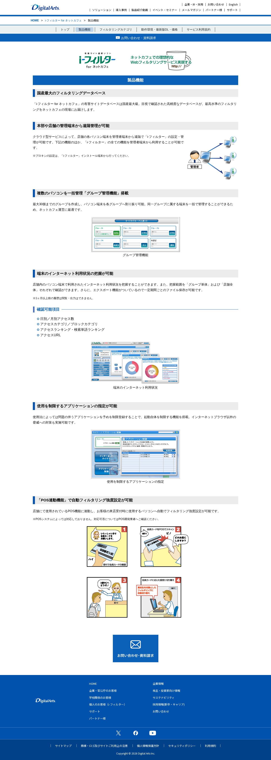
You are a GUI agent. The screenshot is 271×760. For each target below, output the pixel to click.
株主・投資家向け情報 (166, 691)
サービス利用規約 (198, 29)
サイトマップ (63, 745)
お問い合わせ (216, 4)
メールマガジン (191, 10)
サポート (232, 10)
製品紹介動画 (139, 10)
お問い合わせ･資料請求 (135, 648)
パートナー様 (214, 10)
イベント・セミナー (164, 10)
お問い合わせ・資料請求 (138, 38)
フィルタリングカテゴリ (116, 29)
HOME (35, 20)
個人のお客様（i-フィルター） (108, 704)
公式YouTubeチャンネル (153, 733)
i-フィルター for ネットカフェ (63, 20)
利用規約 (210, 745)
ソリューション (101, 10)
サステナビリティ (163, 698)
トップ (65, 29)
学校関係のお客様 (100, 698)
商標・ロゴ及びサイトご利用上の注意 (104, 745)
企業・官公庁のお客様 (103, 691)
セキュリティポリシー (182, 745)
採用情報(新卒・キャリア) (169, 704)
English (233, 4)
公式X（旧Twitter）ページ (118, 733)
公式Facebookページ (135, 733)
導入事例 (121, 10)
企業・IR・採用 (193, 4)
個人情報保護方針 (148, 745)
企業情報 (158, 684)
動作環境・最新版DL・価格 (159, 29)
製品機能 (84, 29)
